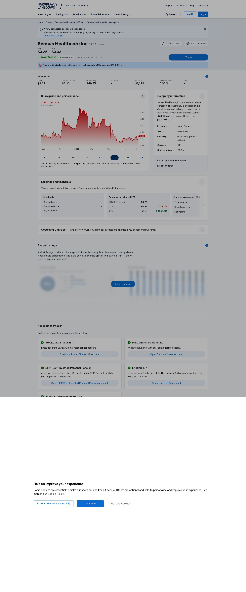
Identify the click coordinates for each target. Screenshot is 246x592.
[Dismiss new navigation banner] (205, 29)
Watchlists (181, 5)
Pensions (78, 14)
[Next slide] (200, 205)
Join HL (190, 14)
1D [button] (45, 157)
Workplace (83, 5)
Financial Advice (100, 14)
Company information (171, 96)
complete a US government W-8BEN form (105, 65)
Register (169, 5)
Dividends (48, 197)
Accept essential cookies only (53, 503)
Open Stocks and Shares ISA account (80, 354)
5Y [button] (128, 157)
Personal (70, 5)
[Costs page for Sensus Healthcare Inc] (123, 229)
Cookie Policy (56, 493)
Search (173, 14)
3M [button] (86, 157)
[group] (93, 157)
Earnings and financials (56, 181)
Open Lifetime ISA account (166, 383)
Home (40, 22)
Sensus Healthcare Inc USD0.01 (70, 22)
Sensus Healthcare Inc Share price (103, 22)
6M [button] (100, 157)
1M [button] (72, 157)
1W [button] (58, 157)
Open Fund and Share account (166, 354)
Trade (188, 57)
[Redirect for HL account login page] (123, 284)
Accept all (90, 503)
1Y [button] (114, 157)
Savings (60, 14)
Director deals (165, 165)
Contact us (203, 5)
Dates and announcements (172, 160)
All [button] (141, 157)
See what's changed (53, 35)
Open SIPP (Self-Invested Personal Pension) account (79, 383)
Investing (43, 14)
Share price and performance (60, 96)
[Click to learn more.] (206, 76)
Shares (49, 22)
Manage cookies (121, 503)
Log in (203, 14)
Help (192, 5)
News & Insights (123, 14)
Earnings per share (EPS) (122, 197)
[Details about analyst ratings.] (206, 245)
